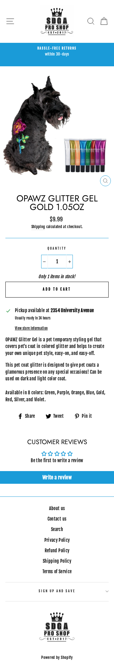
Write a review (57, 477)
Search (57, 529)
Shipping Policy (57, 561)
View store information (31, 328)
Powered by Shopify (57, 657)
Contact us (57, 519)
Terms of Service (57, 571)
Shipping (38, 226)
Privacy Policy (57, 540)
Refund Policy (57, 550)
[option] (57, 51)
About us (57, 508)
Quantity (57, 248)
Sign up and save (57, 591)
